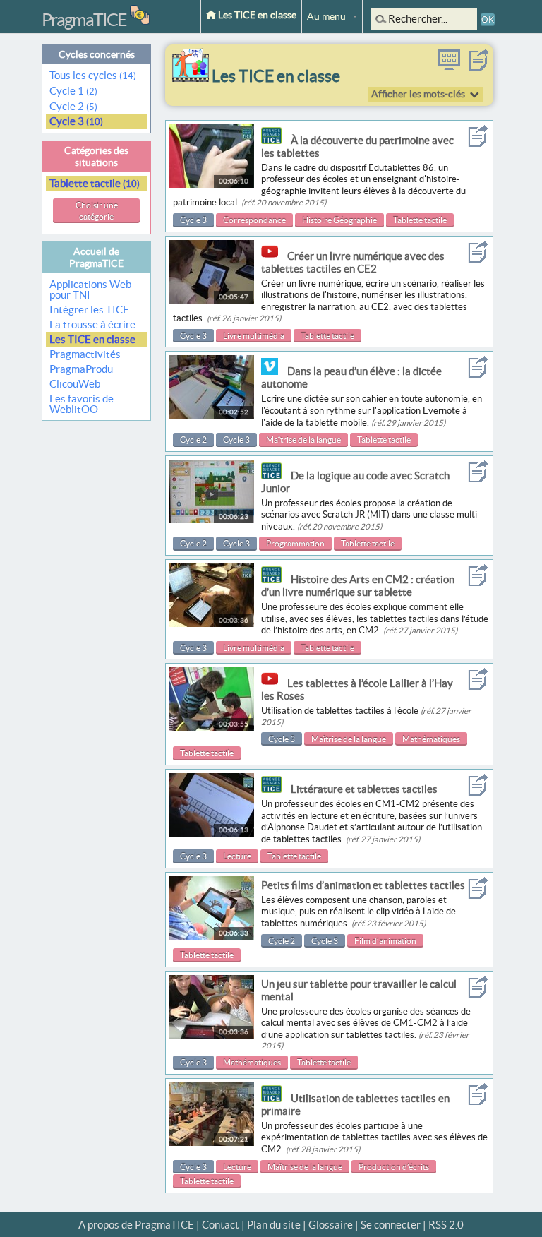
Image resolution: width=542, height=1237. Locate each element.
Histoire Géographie (339, 220)
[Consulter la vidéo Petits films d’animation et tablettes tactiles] (211, 936)
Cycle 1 (73, 91)
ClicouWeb (74, 384)
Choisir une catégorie (97, 211)
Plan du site (274, 1225)
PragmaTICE (84, 20)
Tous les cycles (92, 75)
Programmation (295, 543)
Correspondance (254, 220)
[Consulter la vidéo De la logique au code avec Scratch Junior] (211, 519)
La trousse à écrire (92, 324)
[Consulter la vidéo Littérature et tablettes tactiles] (211, 833)
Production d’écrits (394, 1166)
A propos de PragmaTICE (136, 1225)
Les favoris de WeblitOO (81, 404)
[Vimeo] (273, 371)
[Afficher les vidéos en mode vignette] (449, 67)
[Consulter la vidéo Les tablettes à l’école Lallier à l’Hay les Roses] (211, 727)
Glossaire (330, 1225)
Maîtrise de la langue (303, 439)
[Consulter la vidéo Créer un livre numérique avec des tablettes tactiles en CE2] (211, 300)
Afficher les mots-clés (418, 94)
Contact (220, 1225)
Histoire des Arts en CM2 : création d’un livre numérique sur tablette (357, 585)
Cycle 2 (73, 106)
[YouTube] (273, 256)
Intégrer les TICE (89, 310)
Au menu (326, 16)
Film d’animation (385, 940)
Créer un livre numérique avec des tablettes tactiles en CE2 (353, 262)
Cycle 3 (76, 121)
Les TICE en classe (256, 14)
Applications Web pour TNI (90, 289)
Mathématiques (431, 738)
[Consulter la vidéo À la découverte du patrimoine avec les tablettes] (211, 184)
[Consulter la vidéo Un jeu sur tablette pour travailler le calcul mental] (211, 1035)
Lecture (237, 856)
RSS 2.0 (446, 1225)
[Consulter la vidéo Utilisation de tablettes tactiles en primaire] (211, 1142)
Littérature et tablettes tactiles (364, 789)
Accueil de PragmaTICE (96, 257)
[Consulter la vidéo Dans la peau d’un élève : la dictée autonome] (211, 415)
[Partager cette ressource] (478, 67)
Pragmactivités (85, 354)
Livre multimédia (253, 335)
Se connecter (391, 1225)
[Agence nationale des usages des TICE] (275, 140)
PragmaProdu (81, 369)
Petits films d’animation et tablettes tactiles (363, 885)
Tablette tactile (94, 183)
